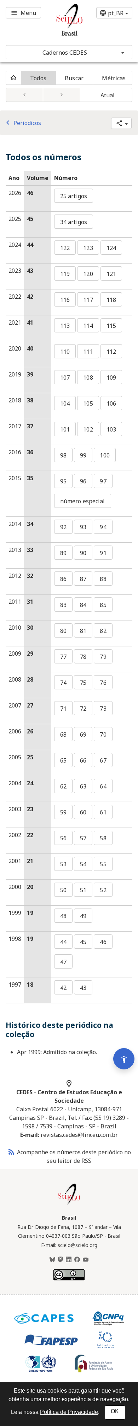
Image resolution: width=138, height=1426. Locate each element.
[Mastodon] (60, 1260)
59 (63, 812)
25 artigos (73, 196)
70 (103, 734)
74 (63, 683)
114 (88, 326)
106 (111, 403)
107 (65, 377)
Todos (38, 78)
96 (83, 481)
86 (63, 579)
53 (63, 864)
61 (103, 812)
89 (63, 553)
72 (83, 708)
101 (65, 429)
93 (83, 527)
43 (83, 988)
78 (83, 657)
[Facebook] (77, 1260)
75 (83, 683)
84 (83, 605)
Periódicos (22, 123)
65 (63, 760)
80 (63, 631)
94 (103, 527)
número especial (82, 501)
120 (88, 274)
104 (65, 403)
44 (63, 942)
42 (63, 988)
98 (63, 455)
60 (83, 812)
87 (83, 579)
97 (103, 481)
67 (103, 760)
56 (63, 838)
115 (111, 326)
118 (111, 300)
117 (88, 300)
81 (83, 631)
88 (103, 579)
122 (65, 248)
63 (83, 786)
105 (88, 403)
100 (104, 455)
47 (63, 962)
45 (83, 942)
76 (103, 683)
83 (63, 605)
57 (83, 838)
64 (103, 786)
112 (111, 352)
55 (103, 864)
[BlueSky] (52, 1260)
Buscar (74, 78)
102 (88, 429)
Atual (107, 95)
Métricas (114, 78)
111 (88, 352)
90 (83, 553)
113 (65, 326)
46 (103, 942)
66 (83, 760)
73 (103, 708)
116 (65, 300)
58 (103, 838)
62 (63, 786)
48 (63, 916)
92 (63, 527)
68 (63, 734)
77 (63, 657)
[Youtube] (85, 1260)
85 (103, 605)
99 (83, 455)
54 (83, 864)
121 (111, 274)
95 (63, 481)
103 (111, 429)
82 (103, 631)
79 (103, 657)
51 (83, 890)
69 (83, 734)
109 (111, 377)
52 (103, 890)
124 (111, 248)
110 (65, 352)
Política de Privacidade (69, 1412)
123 (88, 248)
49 (83, 916)
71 (63, 708)
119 (65, 274)
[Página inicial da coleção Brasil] (69, 1204)
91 (103, 553)
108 (88, 377)
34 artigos (73, 222)
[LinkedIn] (68, 1260)
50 (63, 890)
